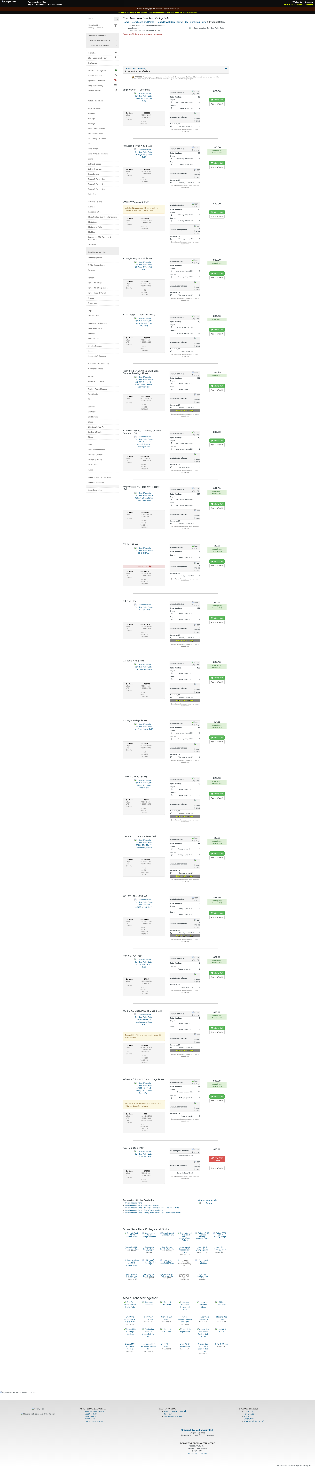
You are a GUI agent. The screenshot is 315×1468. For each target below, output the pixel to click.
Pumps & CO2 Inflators (97, 381)
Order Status (40, 4)
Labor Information (95, 490)
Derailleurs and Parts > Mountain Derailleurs (142, 1205)
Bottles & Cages (94, 164)
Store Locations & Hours (97, 58)
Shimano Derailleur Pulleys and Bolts (185, 1319)
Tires (90, 445)
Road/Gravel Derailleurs (169, 22)
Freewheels (92, 303)
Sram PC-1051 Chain (167, 1345)
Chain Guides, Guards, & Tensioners (102, 217)
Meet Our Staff (91, 1414)
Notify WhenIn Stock (218, 1159)
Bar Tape (91, 118)
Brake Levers (93, 174)
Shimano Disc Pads (221, 1318)
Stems (90, 437)
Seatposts (92, 412)
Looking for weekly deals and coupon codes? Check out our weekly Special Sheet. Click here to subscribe (157, 12)
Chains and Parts (95, 227)
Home (126, 22)
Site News (168, 1414)
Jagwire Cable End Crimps (203, 1318)
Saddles (91, 407)
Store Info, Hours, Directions (197, 1453)
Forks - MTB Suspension (98, 288)
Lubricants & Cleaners (97, 356)
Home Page (92, 53)
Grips (90, 311)
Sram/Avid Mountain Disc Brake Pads (130, 1319)
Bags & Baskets (94, 108)
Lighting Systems (95, 346)
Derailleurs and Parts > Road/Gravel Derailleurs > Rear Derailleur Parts (153, 1213)
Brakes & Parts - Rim (96, 189)
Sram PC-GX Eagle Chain (185, 1345)
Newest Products (95, 76)
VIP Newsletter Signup (173, 1416)
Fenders (91, 278)
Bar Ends (91, 113)
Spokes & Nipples (95, 432)
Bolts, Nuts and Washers (98, 154)
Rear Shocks (93, 394)
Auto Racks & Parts (95, 101)
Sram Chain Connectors (148, 1318)
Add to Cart (218, 100)
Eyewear (91, 270)
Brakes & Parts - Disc (96, 179)
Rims (90, 399)
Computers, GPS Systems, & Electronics (99, 238)
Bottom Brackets (95, 169)
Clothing (91, 232)
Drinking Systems (95, 257)
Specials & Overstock (96, 81)
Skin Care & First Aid (96, 427)
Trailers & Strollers (95, 455)
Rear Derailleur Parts (195, 22)
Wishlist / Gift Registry (97, 70)
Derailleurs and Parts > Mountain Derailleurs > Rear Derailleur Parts (152, 1208)
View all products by (208, 1200)
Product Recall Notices (94, 1421)
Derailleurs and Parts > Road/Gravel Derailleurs (144, 1210)
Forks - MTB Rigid (95, 283)
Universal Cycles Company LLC (197, 1430)
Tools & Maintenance (96, 450)
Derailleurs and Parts (98, 252)
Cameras (91, 207)
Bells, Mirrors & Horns (96, 129)
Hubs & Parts (93, 338)
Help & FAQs (249, 1414)
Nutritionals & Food (95, 369)
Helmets (91, 333)
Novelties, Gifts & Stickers (98, 364)
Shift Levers (93, 417)
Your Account (249, 1416)
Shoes (90, 422)
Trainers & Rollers (95, 460)
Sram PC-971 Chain (166, 1318)
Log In (30, 4)
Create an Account (55, 4)
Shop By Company (95, 86)
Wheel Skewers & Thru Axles (99, 477)
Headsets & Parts (95, 328)
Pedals (91, 376)
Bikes (90, 144)
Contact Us (92, 63)
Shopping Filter (94, 25)
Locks (90, 351)
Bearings (91, 123)
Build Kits (91, 194)
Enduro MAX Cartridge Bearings (130, 1346)
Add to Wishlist (217, 104)
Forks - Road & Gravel (97, 293)
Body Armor (93, 149)
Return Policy (90, 1419)
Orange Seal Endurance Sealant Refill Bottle (203, 1347)
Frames (91, 298)
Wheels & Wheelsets (96, 482)
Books (90, 159)
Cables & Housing (95, 202)
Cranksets (92, 244)
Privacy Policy (90, 1416)
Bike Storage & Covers (97, 139)
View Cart (299, 2)
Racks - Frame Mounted (97, 389)
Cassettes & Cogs (95, 212)
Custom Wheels (94, 91)
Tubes (90, 470)
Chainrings (92, 222)
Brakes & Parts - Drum (97, 184)
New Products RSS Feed (174, 1411)
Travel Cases (93, 465)
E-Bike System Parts (96, 265)
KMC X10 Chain (221, 1344)
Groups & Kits (93, 316)
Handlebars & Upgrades (97, 323)
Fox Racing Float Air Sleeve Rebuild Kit (148, 1346)
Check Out (309, 2)
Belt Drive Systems (95, 134)
